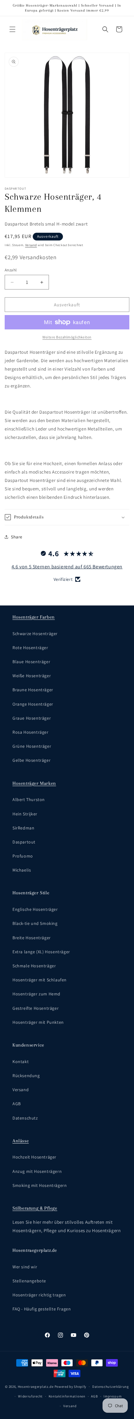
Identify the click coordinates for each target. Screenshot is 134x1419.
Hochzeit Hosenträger (34, 1157)
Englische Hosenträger (35, 909)
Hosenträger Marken (34, 783)
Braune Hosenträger (32, 689)
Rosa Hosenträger (30, 732)
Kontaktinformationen (67, 1396)
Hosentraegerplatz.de (36, 1386)
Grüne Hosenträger (31, 746)
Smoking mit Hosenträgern (39, 1185)
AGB (16, 1103)
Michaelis (21, 870)
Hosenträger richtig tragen (39, 1295)
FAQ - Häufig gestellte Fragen (41, 1309)
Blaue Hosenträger (31, 661)
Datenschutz (25, 1118)
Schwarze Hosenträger (35, 633)
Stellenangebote (29, 1281)
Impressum (112, 1396)
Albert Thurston (28, 799)
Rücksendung (26, 1075)
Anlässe (20, 1141)
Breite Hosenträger (31, 937)
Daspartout (24, 842)
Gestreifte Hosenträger (35, 1008)
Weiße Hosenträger (31, 675)
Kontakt (20, 1061)
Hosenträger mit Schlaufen (39, 980)
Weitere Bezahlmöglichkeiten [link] (67, 337)
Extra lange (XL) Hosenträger (41, 952)
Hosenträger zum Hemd (36, 994)
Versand (31, 245)
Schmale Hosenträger (34, 966)
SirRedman (23, 828)
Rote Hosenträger (30, 647)
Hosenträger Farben (33, 617)
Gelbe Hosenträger (31, 760)
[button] (12, 29)
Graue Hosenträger (31, 718)
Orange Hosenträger (32, 704)
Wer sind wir (24, 1267)
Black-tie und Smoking (35, 923)
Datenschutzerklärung (110, 1386)
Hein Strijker (24, 814)
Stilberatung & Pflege (34, 1208)
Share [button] (16, 537)
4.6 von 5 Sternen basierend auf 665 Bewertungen (67, 566)
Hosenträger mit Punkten (38, 1022)
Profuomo (22, 856)
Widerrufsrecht (30, 1396)
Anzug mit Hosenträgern (37, 1171)
